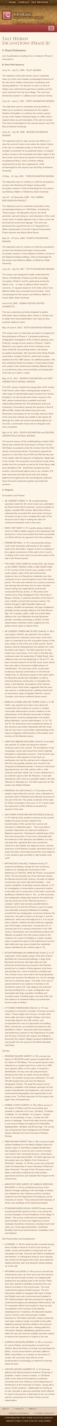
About (5, 1409)
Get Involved (40, 2)
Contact (23, 2)
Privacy (33, 1409)
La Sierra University (44, 1413)
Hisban (23, 14)
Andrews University (19, 1413)
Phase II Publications (15, 50)
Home (12, 2)
